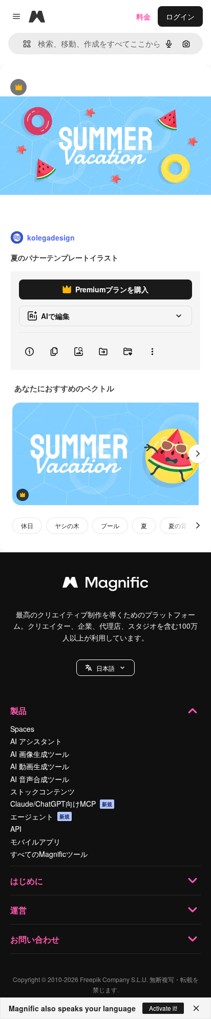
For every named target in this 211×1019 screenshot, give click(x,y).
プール (110, 525)
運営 (18, 910)
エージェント (40, 816)
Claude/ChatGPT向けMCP (61, 803)
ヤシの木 (67, 525)
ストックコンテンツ (42, 791)
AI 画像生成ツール (39, 754)
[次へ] (197, 454)
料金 (143, 16)
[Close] (196, 1008)
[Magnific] (105, 584)
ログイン (180, 16)
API (16, 829)
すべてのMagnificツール (49, 854)
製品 (18, 710)
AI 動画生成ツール (39, 766)
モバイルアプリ (35, 841)
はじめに (26, 881)
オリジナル (70, 88)
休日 (27, 525)
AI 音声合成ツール (39, 779)
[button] (105, 668)
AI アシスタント (36, 741)
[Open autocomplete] (23, 44)
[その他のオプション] (152, 351)
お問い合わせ (34, 939)
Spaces (22, 729)
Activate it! (163, 1008)
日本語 (105, 668)
